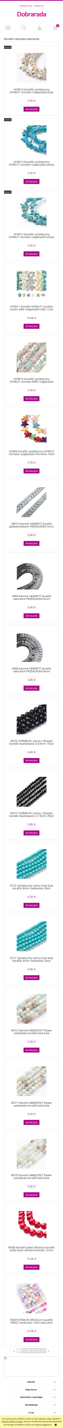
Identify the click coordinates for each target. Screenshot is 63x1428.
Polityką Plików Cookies (12, 1421)
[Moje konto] (39, 27)
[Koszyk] (55, 27)
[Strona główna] (31, 14)
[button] (8, 27)
